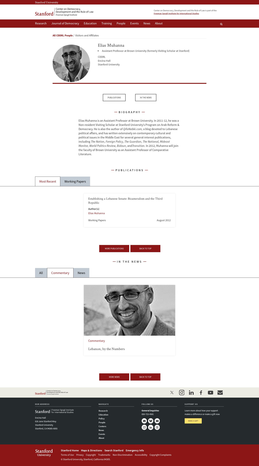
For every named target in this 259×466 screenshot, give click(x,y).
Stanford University (46, 2)
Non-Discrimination (122, 454)
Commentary (60, 273)
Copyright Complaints (160, 454)
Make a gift (193, 421)
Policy (101, 418)
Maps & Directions (91, 450)
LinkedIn (150, 427)
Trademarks (104, 454)
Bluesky (150, 421)
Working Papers (75, 181)
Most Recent (47, 181)
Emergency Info (135, 450)
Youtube (157, 421)
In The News (146, 97)
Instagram (144, 427)
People (121, 23)
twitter (172, 392)
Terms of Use (67, 454)
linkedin (191, 392)
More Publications (114, 248)
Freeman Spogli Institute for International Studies (176, 13)
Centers (102, 426)
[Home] (64, 12)
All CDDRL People (63, 35)
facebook (201, 392)
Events (134, 23)
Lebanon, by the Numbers (129, 320)
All (41, 273)
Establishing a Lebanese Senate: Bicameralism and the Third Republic (129, 210)
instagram (181, 392)
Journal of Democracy (65, 23)
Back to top (145, 248)
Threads (157, 427)
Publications (114, 97)
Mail (144, 421)
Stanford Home (70, 450)
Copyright (91, 454)
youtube (210, 392)
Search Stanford (113, 450)
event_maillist (220, 392)
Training (106, 23)
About (159, 23)
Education (90, 23)
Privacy (79, 454)
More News (114, 377)
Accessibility (141, 454)
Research (41, 23)
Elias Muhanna (96, 213)
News (146, 23)
